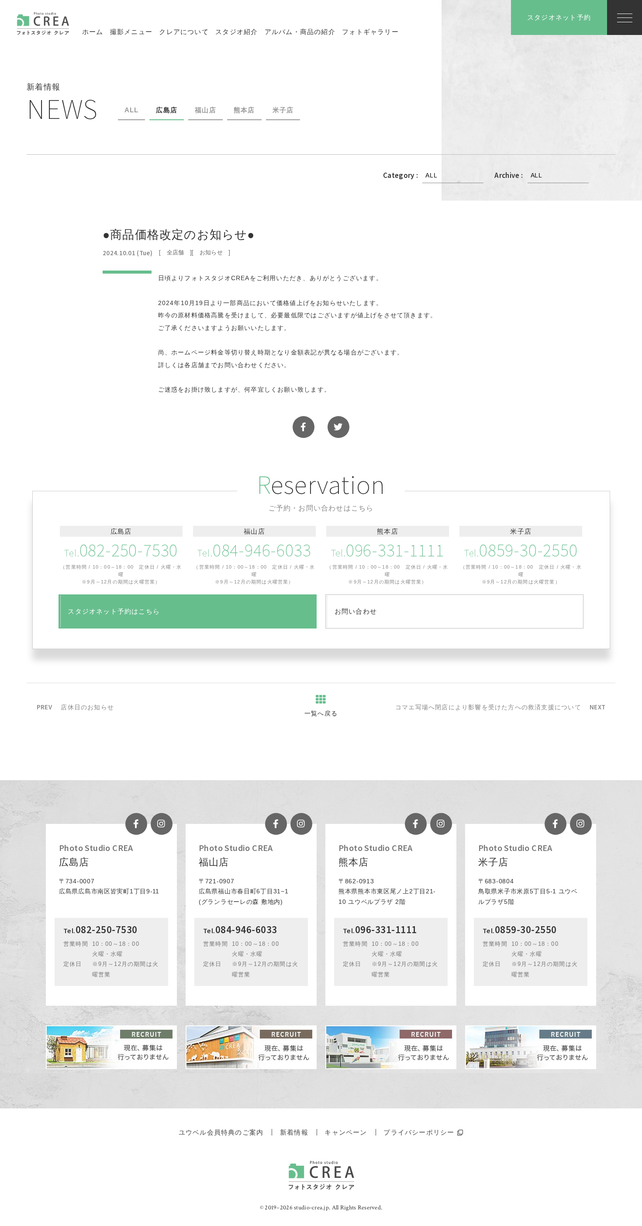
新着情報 (294, 1132)
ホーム (93, 31)
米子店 (283, 110)
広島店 (166, 110)
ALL (131, 110)
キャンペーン (345, 1132)
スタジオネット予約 (559, 17)
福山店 (205, 110)
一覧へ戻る (321, 713)
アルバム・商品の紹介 (300, 31)
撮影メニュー (131, 31)
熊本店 (244, 110)
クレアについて (183, 31)
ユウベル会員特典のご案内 (221, 1132)
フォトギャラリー (370, 31)
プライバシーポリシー (418, 1132)
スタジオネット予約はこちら (114, 611)
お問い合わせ (356, 611)
